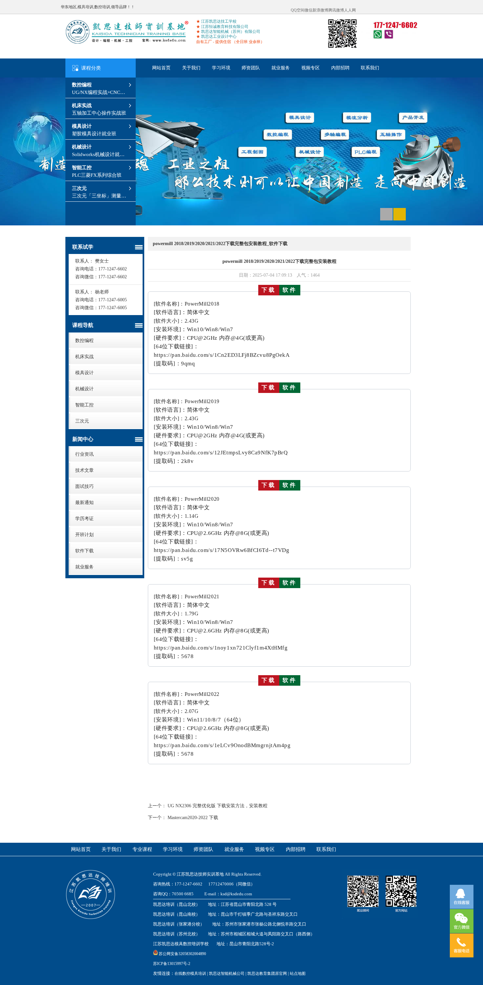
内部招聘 (340, 67)
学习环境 (221, 67)
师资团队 (251, 67)
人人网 (350, 10)
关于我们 (191, 67)
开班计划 (84, 534)
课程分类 (91, 68)
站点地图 (298, 973)
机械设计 (82, 146)
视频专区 (310, 67)
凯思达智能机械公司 (226, 973)
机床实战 (82, 105)
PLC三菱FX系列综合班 (97, 175)
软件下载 (84, 550)
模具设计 (82, 126)
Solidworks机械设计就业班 (98, 154)
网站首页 (161, 67)
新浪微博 (320, 10)
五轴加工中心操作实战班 (99, 113)
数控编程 (82, 84)
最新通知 (84, 502)
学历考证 (84, 518)
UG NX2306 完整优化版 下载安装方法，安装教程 (217, 805)
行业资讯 (84, 454)
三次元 (79, 188)
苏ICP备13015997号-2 (171, 963)
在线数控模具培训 (190, 973)
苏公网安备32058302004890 (182, 953)
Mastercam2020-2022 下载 (193, 817)
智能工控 (82, 167)
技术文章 (84, 470)
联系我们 (370, 67)
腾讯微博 (336, 10)
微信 (308, 10)
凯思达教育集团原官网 (267, 973)
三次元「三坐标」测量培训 (99, 196)
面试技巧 (84, 486)
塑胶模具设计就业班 (94, 133)
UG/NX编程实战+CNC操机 (98, 92)
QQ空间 (298, 10)
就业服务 (280, 67)
